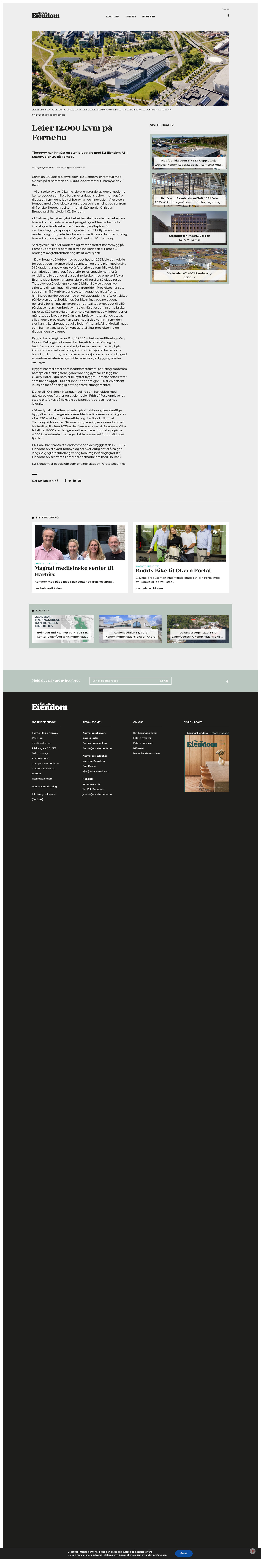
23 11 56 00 (49, 768)
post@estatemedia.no (45, 763)
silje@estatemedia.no (95, 771)
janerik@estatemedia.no (97, 794)
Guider (130, 16)
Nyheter (148, 16)
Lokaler (112, 16)
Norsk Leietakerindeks (146, 753)
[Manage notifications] (252, 1551)
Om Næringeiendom (145, 732)
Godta (183, 1553)
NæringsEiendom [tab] (197, 732)
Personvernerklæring (44, 786)
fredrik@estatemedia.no (97, 748)
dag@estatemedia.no (74, 167)
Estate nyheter (142, 737)
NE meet (138, 748)
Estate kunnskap (143, 743)
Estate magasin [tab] (219, 732)
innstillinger (159, 1555)
